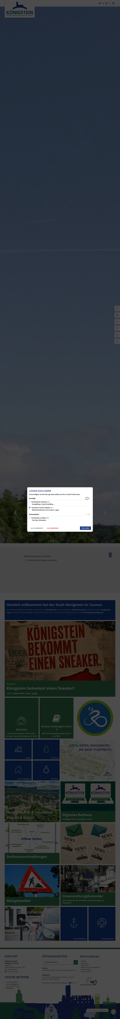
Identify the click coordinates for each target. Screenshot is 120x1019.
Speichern (85, 528)
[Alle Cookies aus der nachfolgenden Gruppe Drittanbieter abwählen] (89, 514)
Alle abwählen (52, 528)
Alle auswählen (37, 528)
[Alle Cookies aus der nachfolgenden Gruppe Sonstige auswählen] (87, 498)
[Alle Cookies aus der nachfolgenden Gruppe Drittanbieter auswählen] (87, 514)
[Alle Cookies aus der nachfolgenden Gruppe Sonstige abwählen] (89, 498)
